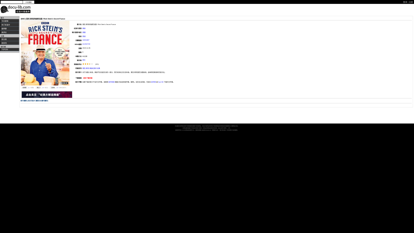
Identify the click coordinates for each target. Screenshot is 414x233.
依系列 (4, 43)
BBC (83, 60)
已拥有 (53, 87)
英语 (83, 36)
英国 (83, 32)
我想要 (24, 87)
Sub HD (160, 82)
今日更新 (5, 21)
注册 (411, 2)
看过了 (39, 87)
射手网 (153, 82)
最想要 (4, 29)
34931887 (85, 40)
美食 (83, 28)
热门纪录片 (6, 25)
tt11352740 (86, 44)
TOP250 (5, 49)
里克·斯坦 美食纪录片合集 (91, 68)
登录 (405, 2)
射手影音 (112, 82)
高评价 (4, 32)
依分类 (4, 39)
